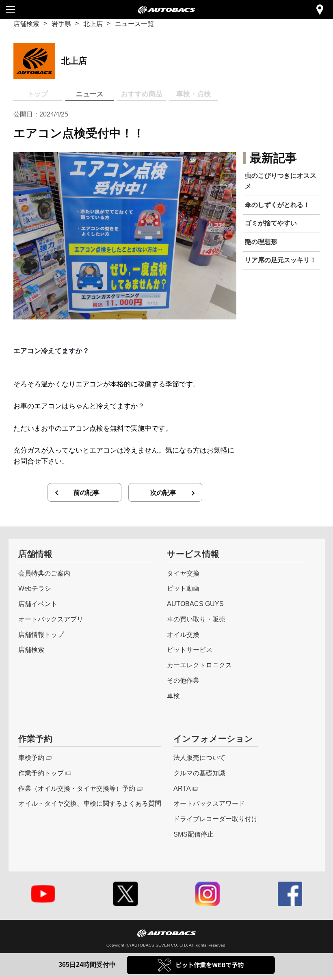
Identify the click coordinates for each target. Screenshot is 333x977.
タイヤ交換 (183, 573)
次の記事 (163, 492)
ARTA (182, 788)
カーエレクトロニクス (199, 665)
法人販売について (199, 757)
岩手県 (61, 23)
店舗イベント (37, 603)
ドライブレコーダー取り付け (215, 818)
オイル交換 (183, 634)
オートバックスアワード (209, 803)
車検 (173, 695)
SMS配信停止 (193, 834)
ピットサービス (189, 649)
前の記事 (86, 492)
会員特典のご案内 (44, 573)
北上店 (93, 23)
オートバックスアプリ (50, 619)
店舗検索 (26, 23)
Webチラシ (34, 588)
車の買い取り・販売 (196, 619)
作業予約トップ (41, 772)
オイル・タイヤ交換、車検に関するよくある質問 (89, 803)
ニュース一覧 (134, 23)
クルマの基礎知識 (199, 772)
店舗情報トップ (41, 634)
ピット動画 (183, 588)
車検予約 (31, 757)
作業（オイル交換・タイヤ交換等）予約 (76, 788)
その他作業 (183, 680)
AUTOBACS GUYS (195, 603)
